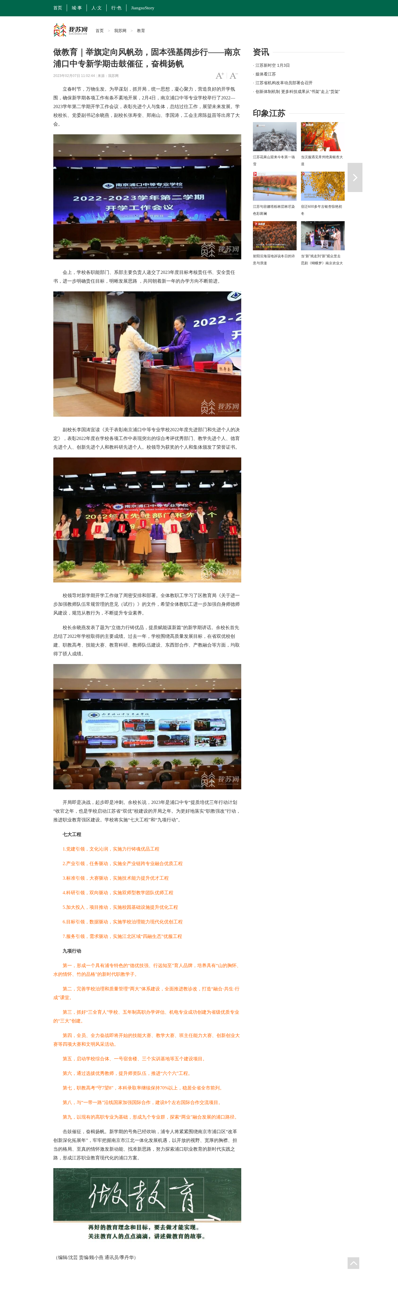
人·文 (96, 8)
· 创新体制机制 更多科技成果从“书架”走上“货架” (296, 91)
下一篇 (355, 177)
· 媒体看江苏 (264, 74)
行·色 (116, 8)
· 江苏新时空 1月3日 (271, 65)
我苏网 (120, 30)
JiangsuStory (142, 8)
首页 (57, 8)
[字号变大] (220, 76)
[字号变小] (234, 76)
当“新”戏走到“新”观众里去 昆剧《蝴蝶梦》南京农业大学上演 (322, 263)
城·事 (77, 8)
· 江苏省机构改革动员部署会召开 (283, 82)
